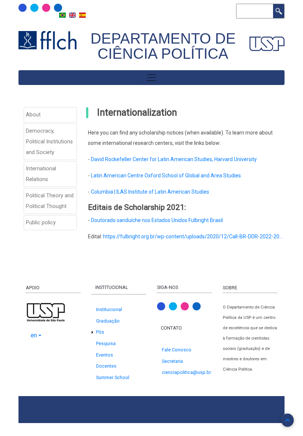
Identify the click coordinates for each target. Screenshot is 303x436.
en (34, 335)
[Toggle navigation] (151, 77)
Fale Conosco (176, 349)
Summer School (112, 377)
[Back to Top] (287, 420)
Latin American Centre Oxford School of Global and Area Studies (166, 175)
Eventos (104, 355)
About (33, 115)
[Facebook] (22, 8)
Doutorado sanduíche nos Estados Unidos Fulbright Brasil (157, 220)
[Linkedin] (58, 8)
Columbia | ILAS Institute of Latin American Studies (150, 192)
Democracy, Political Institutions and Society (49, 142)
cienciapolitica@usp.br (186, 372)
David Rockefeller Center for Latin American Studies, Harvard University (174, 159)
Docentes (106, 366)
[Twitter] (34, 8)
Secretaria (172, 361)
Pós (100, 332)
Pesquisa (106, 343)
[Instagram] (46, 8)
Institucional (109, 309)
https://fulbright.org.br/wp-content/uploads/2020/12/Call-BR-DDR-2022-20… (193, 236)
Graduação (108, 321)
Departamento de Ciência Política (163, 46)
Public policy (41, 222)
